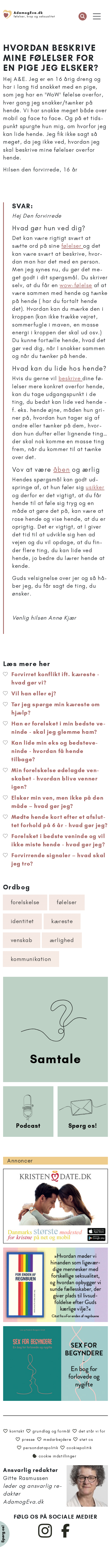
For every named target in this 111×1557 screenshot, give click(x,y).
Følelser (67, 902)
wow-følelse (76, 285)
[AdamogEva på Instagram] (45, 1536)
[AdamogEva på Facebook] (66, 1536)
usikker (95, 487)
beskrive (70, 378)
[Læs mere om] (60, 630)
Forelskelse (25, 902)
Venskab (22, 940)
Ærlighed (62, 940)
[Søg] (82, 16)
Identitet (22, 921)
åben (61, 469)
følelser (72, 246)
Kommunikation (31, 959)
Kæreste (62, 921)
